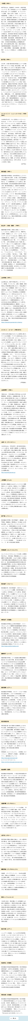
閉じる (14, 1018)
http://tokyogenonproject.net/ (9, 758)
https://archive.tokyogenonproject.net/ (11, 762)
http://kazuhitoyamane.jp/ (8, 472)
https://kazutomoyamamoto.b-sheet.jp (11, 322)
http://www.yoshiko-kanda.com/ (10, 646)
